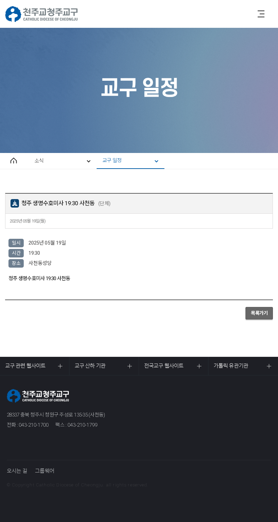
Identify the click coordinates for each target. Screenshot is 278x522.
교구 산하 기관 (90, 365)
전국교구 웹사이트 (163, 365)
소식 (39, 161)
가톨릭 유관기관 (231, 365)
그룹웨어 (44, 471)
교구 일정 (111, 160)
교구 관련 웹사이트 (25, 365)
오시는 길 (17, 471)
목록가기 (259, 313)
